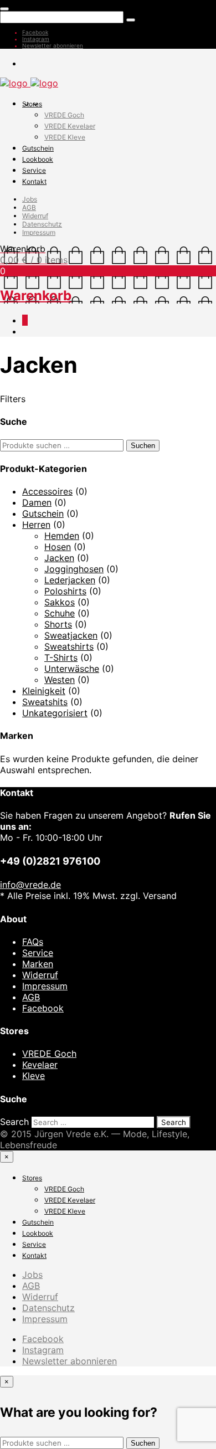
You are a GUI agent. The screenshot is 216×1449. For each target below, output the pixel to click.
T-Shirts (61, 657)
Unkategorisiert (55, 712)
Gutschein (38, 148)
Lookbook (37, 159)
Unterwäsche (71, 668)
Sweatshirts (69, 646)
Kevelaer (40, 1064)
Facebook (35, 32)
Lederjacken (69, 579)
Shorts (58, 624)
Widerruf (35, 216)
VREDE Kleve (64, 137)
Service (34, 170)
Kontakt (34, 181)
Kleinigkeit (43, 690)
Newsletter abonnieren (52, 45)
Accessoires (47, 491)
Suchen (143, 445)
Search (14, 1121)
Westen (59, 679)
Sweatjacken (70, 635)
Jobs (29, 199)
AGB (29, 207)
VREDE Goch (64, 115)
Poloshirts (65, 591)
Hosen (57, 546)
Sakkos (59, 602)
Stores (32, 104)
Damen (37, 502)
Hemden (61, 535)
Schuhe (59, 613)
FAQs (32, 941)
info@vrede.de (30, 884)
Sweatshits (45, 701)
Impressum (38, 232)
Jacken (59, 557)
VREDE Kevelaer (69, 126)
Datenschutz (42, 224)
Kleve (33, 1075)
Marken (37, 963)
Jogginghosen (74, 568)
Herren (36, 524)
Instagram (35, 38)
